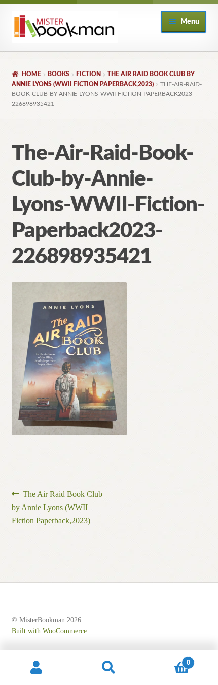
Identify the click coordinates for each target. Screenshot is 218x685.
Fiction (88, 74)
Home (31, 74)
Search (108, 668)
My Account (36, 668)
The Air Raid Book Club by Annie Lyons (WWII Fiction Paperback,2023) (57, 507)
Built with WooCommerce (49, 631)
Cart (168, 659)
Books (58, 74)
